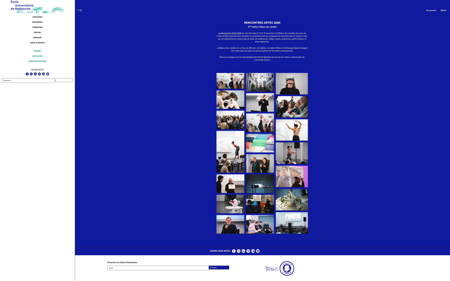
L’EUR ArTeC (37, 17)
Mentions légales (114, 273)
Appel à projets (37, 43)
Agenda (37, 51)
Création (37, 38)
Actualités (37, 56)
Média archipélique (37, 61)
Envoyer (213, 267)
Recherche (37, 22)
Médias (443, 10)
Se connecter (431, 10)
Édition (37, 32)
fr (78, 10)
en (81, 10)
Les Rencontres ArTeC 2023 (230, 33)
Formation (37, 27)
